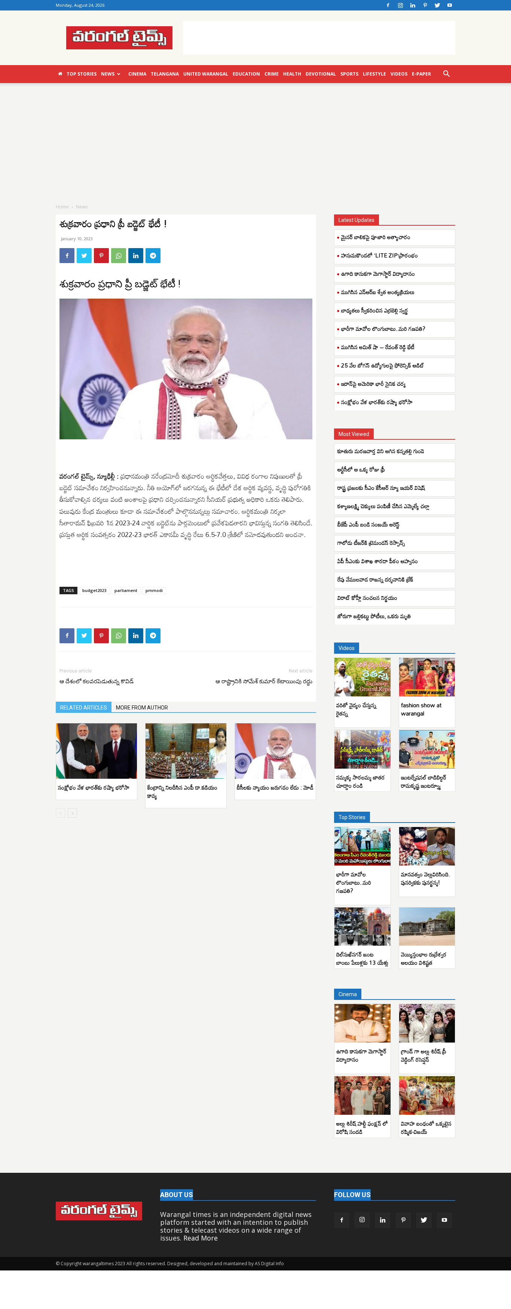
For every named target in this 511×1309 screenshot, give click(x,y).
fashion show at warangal (421, 709)
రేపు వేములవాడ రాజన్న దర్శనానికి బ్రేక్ (375, 579)
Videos (399, 74)
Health (292, 74)
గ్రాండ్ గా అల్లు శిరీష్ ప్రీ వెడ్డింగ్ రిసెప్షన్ (423, 1055)
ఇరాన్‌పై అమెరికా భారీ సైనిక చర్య (373, 383)
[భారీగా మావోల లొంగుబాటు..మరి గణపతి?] (362, 846)
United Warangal (205, 74)
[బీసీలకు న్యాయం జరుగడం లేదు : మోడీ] (275, 751)
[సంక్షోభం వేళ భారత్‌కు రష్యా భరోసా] (96, 751)
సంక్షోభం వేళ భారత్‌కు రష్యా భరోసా (93, 787)
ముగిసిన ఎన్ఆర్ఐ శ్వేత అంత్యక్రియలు (377, 292)
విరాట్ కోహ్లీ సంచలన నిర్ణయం (367, 597)
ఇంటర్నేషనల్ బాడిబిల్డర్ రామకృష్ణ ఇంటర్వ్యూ (423, 781)
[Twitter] (437, 5)
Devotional (321, 74)
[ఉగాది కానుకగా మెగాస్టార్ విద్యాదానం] (362, 1023)
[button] (446, 74)
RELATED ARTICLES (83, 708)
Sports (349, 74)
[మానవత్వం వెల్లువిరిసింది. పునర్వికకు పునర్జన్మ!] (427, 846)
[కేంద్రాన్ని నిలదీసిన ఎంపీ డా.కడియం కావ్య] (186, 751)
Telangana (165, 74)
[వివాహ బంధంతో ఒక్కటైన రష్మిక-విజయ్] (427, 1095)
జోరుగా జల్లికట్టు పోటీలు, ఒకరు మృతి (374, 616)
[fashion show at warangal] (427, 677)
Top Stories (82, 74)
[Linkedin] (412, 5)
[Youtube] (449, 5)
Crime (271, 74)
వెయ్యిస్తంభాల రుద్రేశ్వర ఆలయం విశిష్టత (424, 958)
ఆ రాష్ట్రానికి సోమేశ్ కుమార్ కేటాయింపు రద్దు (263, 681)
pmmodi (154, 590)
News (107, 74)
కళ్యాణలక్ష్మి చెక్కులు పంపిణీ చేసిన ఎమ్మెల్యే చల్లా (383, 506)
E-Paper (421, 74)
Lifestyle (374, 74)
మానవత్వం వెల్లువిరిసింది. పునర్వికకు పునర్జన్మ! (425, 878)
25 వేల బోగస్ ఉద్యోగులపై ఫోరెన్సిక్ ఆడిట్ (382, 365)
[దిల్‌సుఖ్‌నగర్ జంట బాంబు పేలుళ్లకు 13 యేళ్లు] (362, 926)
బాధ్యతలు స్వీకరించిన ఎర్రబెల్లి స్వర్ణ (374, 310)
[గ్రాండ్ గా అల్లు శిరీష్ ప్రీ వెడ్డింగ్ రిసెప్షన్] (427, 1023)
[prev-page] (60, 813)
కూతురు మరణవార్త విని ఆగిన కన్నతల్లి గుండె (380, 451)
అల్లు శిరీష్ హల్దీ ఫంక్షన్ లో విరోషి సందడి (362, 1127)
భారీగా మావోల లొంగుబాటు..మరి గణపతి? (383, 328)
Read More (200, 1237)
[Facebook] (388, 5)
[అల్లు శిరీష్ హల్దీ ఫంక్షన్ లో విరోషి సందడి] (362, 1095)
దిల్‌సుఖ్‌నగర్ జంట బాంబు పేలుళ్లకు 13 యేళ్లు (362, 958)
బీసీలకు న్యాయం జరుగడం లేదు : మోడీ (275, 787)
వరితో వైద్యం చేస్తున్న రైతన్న (356, 709)
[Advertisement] (319, 38)
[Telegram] (153, 255)
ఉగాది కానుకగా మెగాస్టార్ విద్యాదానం (378, 273)
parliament (125, 590)
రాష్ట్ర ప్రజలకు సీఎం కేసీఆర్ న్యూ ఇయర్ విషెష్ (381, 487)
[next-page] (72, 813)
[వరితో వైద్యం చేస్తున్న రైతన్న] (362, 677)
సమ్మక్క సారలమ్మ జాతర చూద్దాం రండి (360, 781)
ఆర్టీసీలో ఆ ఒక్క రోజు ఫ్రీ (361, 469)
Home (62, 207)
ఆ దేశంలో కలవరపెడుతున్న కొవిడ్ (96, 681)
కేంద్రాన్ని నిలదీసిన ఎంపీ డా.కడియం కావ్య (182, 791)
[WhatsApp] (118, 255)
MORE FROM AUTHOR (142, 708)
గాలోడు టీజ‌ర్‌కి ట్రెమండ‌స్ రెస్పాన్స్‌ (371, 542)
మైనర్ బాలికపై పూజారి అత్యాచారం (375, 236)
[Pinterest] (425, 5)
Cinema (137, 74)
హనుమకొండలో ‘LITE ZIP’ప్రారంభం (379, 255)
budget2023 (94, 590)
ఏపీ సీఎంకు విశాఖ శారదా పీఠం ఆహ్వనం (377, 561)
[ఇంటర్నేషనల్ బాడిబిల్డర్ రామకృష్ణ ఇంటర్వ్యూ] (427, 749)
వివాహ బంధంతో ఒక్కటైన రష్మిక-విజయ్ (426, 1127)
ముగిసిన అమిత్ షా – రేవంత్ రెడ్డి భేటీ (377, 347)
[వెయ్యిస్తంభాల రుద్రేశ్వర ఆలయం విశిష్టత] (427, 926)
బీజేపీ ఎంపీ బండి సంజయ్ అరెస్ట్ (368, 524)
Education (246, 74)
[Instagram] (400, 5)
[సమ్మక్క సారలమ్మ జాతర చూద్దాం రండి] (362, 749)
